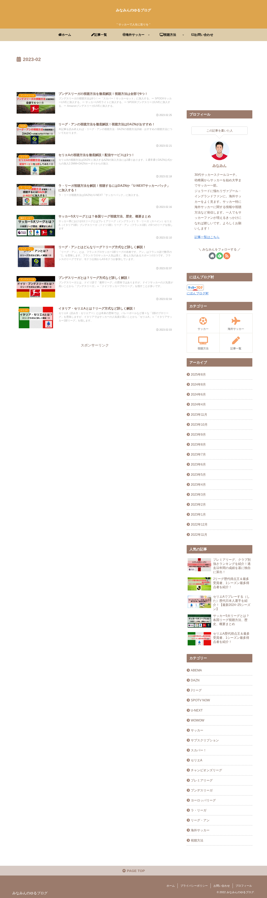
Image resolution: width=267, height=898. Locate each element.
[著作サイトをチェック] (212, 255)
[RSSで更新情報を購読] (226, 255)
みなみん (219, 166)
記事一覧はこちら (207, 237)
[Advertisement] (95, 74)
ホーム (171, 885)
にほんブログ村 (198, 293)
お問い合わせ (221, 885)
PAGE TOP (135, 871)
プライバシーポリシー (194, 885)
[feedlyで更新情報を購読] (219, 255)
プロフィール (244, 885)
